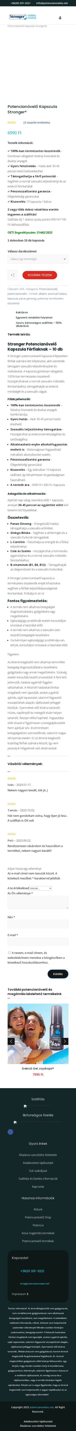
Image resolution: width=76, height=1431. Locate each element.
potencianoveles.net (42, 1407)
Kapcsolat (38, 1186)
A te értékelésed (18, 888)
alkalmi (43, 293)
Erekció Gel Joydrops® (38, 1069)
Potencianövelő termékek (38, 1241)
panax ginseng (27, 298)
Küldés (58, 974)
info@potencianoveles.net (34, 1283)
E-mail (13, 935)
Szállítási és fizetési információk (38, 1179)
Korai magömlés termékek (38, 1233)
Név (11, 917)
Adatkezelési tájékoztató (38, 1421)
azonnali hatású (57, 293)
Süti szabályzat (38, 1171)
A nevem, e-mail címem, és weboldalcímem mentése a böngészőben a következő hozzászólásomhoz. (36, 957)
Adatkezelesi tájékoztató (38, 1163)
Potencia (38, 1225)
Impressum (19, 1294)
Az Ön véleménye (20, 893)
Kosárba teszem (40, 275)
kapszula (13, 298)
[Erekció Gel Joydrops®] (38, 1063)
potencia (42, 298)
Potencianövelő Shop (38, 1217)
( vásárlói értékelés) (37, 122)
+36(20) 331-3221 (21, 3)
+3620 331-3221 (32, 1271)
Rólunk (38, 1209)
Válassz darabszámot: (22, 251)
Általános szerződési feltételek (38, 1155)
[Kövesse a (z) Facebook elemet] (10, 1132)
